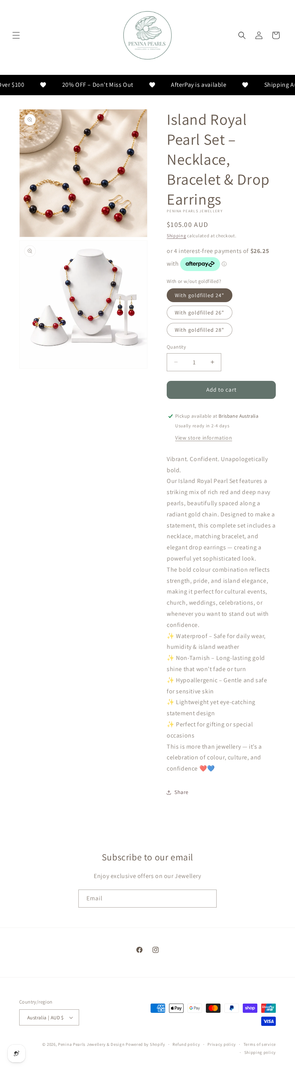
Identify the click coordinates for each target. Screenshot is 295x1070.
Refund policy (186, 1044)
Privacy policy (221, 1044)
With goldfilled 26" (199, 312)
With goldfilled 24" (199, 295)
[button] (16, 35)
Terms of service (260, 1044)
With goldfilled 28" (199, 329)
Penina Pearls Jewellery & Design (91, 1044)
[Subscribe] (207, 899)
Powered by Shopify (145, 1044)
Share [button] (181, 792)
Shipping (176, 235)
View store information (203, 437)
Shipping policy (260, 1052)
